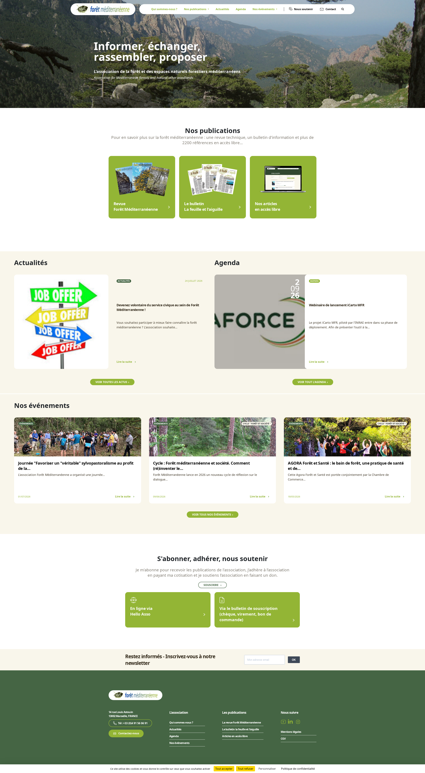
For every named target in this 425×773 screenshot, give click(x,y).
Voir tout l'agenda (312, 382)
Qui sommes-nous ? (164, 9)
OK (294, 659)
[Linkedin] (291, 722)
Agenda (241, 9)
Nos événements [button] (264, 9)
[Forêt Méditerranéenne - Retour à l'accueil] (103, 9)
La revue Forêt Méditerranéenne (241, 722)
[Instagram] (298, 722)
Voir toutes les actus (111, 382)
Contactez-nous (128, 733)
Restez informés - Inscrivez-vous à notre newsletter (170, 659)
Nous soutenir (303, 9)
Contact (331, 9)
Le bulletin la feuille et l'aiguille (240, 729)
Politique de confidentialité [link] (298, 769)
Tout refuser (245, 769)
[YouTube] (284, 722)
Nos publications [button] (195, 9)
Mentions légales (291, 732)
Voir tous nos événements (211, 514)
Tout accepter (224, 769)
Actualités (222, 9)
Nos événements (179, 743)
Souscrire (212, 585)
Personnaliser (267, 769)
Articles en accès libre (235, 736)
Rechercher (342, 9)
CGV (283, 738)
